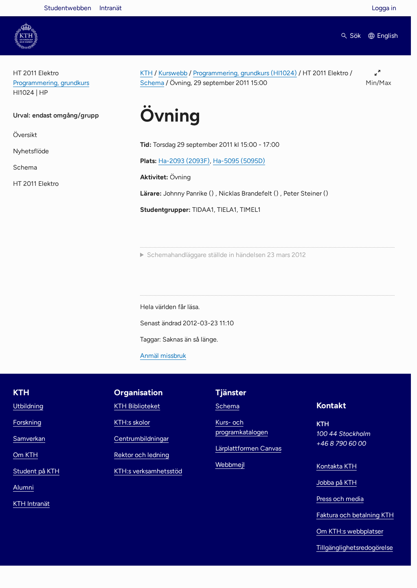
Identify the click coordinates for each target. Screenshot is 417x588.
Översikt (25, 135)
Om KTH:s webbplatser (349, 531)
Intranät (110, 8)
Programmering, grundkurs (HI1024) (245, 73)
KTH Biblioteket (137, 406)
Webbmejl (230, 464)
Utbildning (28, 406)
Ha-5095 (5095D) (239, 161)
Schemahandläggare (226, 255)
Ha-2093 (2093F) (184, 161)
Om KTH (25, 455)
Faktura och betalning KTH (355, 515)
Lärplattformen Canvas (248, 448)
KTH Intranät (31, 503)
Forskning (27, 422)
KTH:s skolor (132, 422)
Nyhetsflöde (31, 151)
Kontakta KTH (336, 466)
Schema (152, 83)
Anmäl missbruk (163, 355)
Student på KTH (36, 471)
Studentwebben (67, 8)
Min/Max (378, 83)
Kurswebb (172, 73)
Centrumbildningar (141, 438)
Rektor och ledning (141, 455)
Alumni (23, 487)
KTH (146, 73)
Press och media (340, 499)
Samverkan (29, 438)
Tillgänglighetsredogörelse (354, 547)
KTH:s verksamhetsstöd (148, 471)
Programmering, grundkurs (51, 83)
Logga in (384, 8)
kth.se (26, 8)
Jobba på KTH (336, 482)
